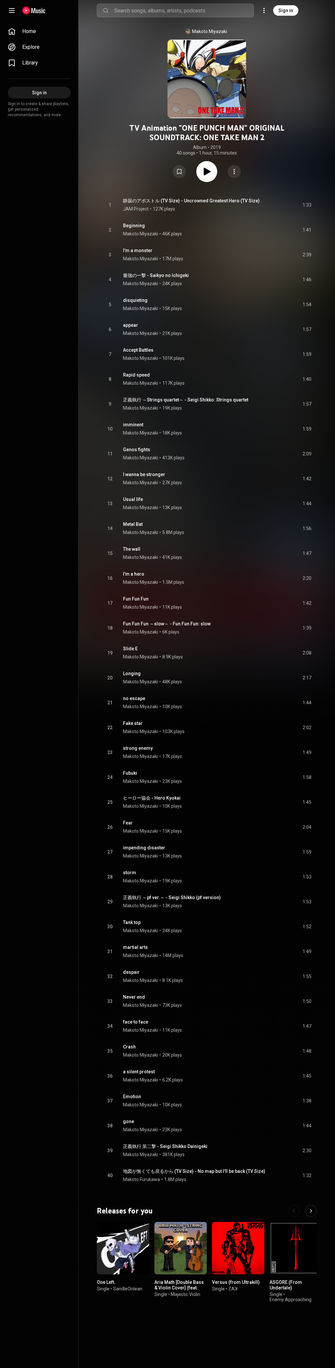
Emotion (132, 1096)
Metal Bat (133, 524)
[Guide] (12, 10)
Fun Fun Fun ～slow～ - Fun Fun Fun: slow (167, 623)
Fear (128, 822)
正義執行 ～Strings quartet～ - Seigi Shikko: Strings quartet (185, 399)
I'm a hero (133, 574)
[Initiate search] (105, 10)
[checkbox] (307, 205)
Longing (132, 673)
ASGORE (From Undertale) (286, 1285)
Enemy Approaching (290, 1299)
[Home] (33, 10)
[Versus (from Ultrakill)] (238, 1248)
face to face (135, 1022)
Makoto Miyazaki (209, 31)
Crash (129, 1046)
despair (131, 972)
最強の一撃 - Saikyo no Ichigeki (156, 275)
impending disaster (144, 847)
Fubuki (130, 773)
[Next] (311, 1211)
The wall (131, 549)
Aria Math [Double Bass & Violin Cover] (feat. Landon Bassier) (179, 1288)
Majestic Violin (185, 1294)
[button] (179, 171)
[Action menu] (234, 171)
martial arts (135, 947)
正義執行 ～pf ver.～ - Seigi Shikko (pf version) (172, 897)
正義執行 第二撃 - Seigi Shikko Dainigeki (165, 1146)
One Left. (106, 1282)
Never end (134, 997)
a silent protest (139, 1071)
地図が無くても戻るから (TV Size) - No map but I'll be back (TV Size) (194, 1171)
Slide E (130, 648)
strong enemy (138, 748)
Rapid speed (136, 375)
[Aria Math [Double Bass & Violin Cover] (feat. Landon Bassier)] (180, 1248)
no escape (134, 698)
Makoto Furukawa (141, 1179)
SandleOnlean (127, 1288)
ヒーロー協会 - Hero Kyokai (152, 798)
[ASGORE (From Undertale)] (296, 1248)
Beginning (134, 225)
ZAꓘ (233, 1288)
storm (129, 872)
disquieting (135, 300)
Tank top (132, 922)
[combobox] (184, 10)
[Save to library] (179, 172)
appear (130, 325)
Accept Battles (138, 350)
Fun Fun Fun (136, 598)
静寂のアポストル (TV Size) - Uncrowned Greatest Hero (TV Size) (191, 200)
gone (128, 1121)
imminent (133, 424)
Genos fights (136, 449)
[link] (39, 31)
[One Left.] (123, 1248)
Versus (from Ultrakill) (236, 1282)
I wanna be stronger (144, 474)
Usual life (133, 499)
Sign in (285, 10)
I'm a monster (137, 250)
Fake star (133, 723)
